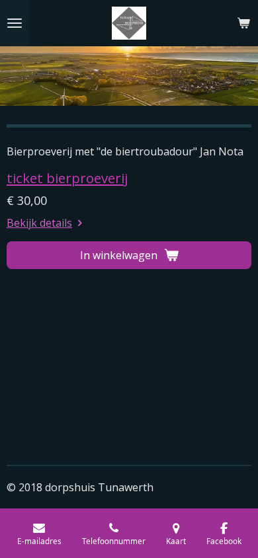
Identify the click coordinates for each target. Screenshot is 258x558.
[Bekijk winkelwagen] (243, 23)
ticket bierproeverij (67, 178)
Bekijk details (39, 223)
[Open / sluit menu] (14, 23)
